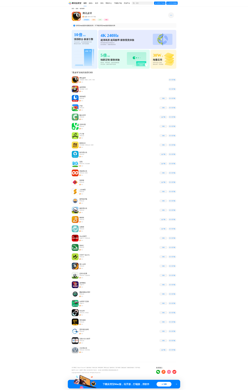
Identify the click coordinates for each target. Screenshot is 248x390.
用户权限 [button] (118, 367)
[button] (75, 3)
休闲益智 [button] (86, 19)
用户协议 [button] (137, 367)
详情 (163, 98)
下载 (164, 117)
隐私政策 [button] (123, 367)
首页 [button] (73, 8)
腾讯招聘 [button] (100, 367)
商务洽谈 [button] (94, 367)
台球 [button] (100, 19)
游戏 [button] (77, 8)
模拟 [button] (94, 19)
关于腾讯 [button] (74, 367)
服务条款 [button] (89, 367)
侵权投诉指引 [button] (130, 367)
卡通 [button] (106, 19)
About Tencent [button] (81, 367)
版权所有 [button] (112, 367)
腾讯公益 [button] (106, 367)
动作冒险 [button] (81, 89)
